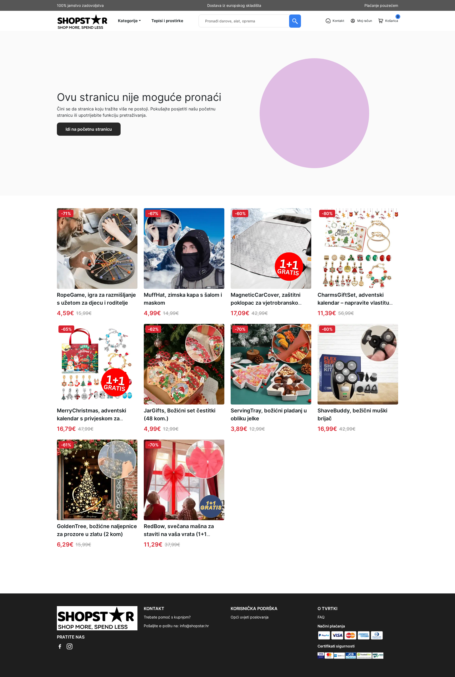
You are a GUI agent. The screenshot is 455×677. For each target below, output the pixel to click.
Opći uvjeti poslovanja (250, 617)
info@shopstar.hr (194, 626)
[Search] (295, 21)
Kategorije (128, 20)
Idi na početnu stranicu (89, 129)
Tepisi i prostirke (167, 20)
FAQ (321, 617)
